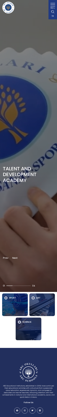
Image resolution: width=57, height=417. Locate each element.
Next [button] (15, 258)
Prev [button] (5, 258)
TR (53, 16)
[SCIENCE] (28, 328)
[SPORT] (15, 304)
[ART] (42, 304)
